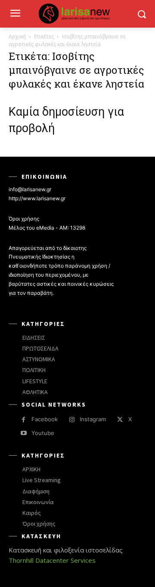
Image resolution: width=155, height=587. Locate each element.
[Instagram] (71, 419)
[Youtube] (23, 433)
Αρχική (17, 36)
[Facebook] (23, 419)
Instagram (93, 419)
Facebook (44, 419)
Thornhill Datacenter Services (52, 560)
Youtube (42, 432)
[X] (120, 419)
